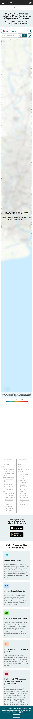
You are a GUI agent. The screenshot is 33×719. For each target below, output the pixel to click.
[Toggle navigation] (3, 3)
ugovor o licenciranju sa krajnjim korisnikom (16, 712)
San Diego (23, 489)
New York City (24, 474)
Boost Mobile (9, 510)
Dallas (22, 491)
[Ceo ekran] (30, 31)
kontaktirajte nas (21, 663)
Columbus (23, 504)
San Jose (23, 493)
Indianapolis (24, 495)
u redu (16, 716)
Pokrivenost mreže (20, 35)
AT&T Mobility (9, 495)
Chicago (22, 478)
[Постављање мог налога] (30, 3)
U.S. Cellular (8, 506)
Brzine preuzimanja (24, 35)
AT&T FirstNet (9, 508)
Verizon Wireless (10, 498)
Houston (22, 480)
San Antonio (24, 487)
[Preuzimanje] (16, 528)
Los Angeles (23, 476)
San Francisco (24, 500)
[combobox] (5, 31)
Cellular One (8, 504)
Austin (22, 502)
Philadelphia (24, 483)
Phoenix (22, 485)
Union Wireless (9, 493)
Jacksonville (24, 498)
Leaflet (3, 393)
